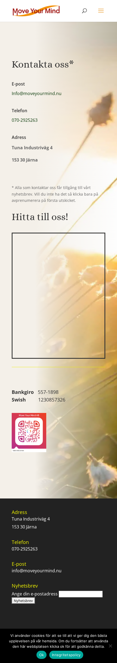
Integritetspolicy (66, 655)
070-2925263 (25, 120)
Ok (41, 655)
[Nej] (110, 646)
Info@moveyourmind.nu (36, 93)
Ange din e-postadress (35, 594)
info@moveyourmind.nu (36, 571)
